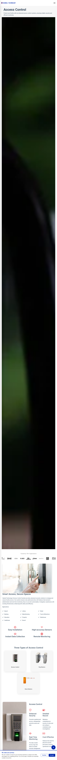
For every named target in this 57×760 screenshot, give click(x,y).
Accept (52, 755)
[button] (54, 3)
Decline (44, 755)
